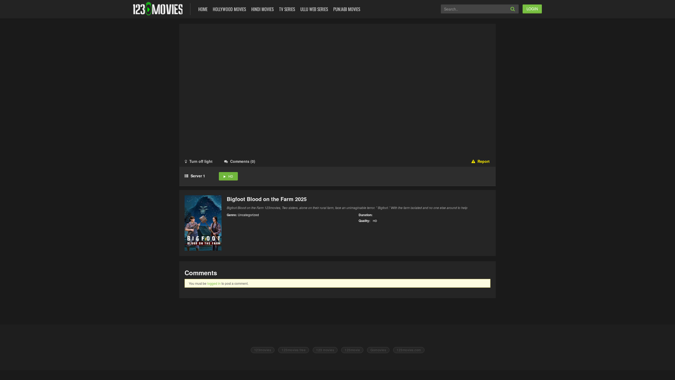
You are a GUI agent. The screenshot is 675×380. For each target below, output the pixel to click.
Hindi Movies (262, 9)
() (242, 161)
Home (203, 9)
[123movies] (157, 8)
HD (230, 176)
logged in (214, 283)
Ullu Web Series (314, 9)
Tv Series (287, 9)
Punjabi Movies (346, 9)
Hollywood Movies (229, 9)
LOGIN (532, 8)
